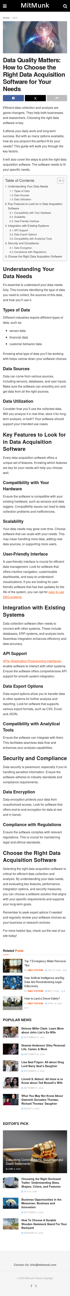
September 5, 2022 (33, 1088)
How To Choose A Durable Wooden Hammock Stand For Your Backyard (44, 1224)
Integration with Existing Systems (28, 225)
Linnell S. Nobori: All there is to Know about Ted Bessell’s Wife (42, 1081)
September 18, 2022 (34, 1071)
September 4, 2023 (33, 1212)
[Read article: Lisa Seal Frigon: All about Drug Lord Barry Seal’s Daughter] (10, 1065)
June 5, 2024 (14, 1169)
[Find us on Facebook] (31, 1286)
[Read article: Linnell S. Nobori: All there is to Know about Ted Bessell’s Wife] (10, 1082)
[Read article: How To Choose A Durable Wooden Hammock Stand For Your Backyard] (10, 1223)
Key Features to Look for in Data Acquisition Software (35, 206)
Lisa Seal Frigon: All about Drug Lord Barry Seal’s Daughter (42, 1064)
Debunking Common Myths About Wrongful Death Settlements (34, 1161)
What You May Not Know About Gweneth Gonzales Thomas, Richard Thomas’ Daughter (42, 1099)
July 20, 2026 (30, 1191)
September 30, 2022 (34, 1054)
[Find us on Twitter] (36, 1286)
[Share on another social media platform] (57, 98)
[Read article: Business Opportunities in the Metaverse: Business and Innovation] (10, 1203)
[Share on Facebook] (13, 98)
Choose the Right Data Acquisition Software (35, 256)
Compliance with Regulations (30, 252)
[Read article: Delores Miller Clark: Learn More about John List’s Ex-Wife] (10, 1032)
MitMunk (34, 6)
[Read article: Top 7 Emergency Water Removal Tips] (12, 966)
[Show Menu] (5, 6)
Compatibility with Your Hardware (32, 213)
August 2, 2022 (31, 1108)
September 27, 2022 (34, 1037)
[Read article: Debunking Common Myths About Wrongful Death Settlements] (35, 1153)
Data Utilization (22, 199)
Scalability (19, 217)
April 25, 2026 (54, 1003)
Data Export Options (25, 234)
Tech (15, 17)
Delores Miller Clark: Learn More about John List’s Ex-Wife (42, 1030)
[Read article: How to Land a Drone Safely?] (12, 1003)
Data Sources (21, 195)
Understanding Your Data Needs (28, 186)
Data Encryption (23, 248)
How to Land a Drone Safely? (42, 998)
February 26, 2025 (33, 1233)
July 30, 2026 (54, 970)
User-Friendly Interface (26, 221)
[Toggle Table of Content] (58, 180)
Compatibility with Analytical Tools (33, 238)
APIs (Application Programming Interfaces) (32, 661)
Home (6, 17)
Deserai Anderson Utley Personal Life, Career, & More (43, 1047)
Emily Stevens (35, 970)
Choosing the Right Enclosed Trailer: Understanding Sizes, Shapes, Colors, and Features (41, 1182)
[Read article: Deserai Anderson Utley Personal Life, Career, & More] (10, 1049)
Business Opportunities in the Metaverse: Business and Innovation (41, 1203)
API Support (21, 230)
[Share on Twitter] (35, 98)
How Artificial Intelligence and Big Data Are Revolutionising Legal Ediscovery (44, 982)
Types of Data (22, 191)
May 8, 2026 (53, 991)
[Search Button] (65, 6)
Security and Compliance (23, 243)
